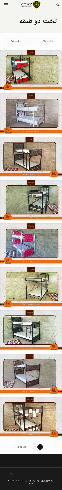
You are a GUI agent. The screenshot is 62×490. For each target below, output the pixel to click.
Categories (16, 41)
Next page (21, 447)
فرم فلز (17, 480)
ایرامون (24, 480)
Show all (47, 41)
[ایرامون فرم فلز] (31, 5)
